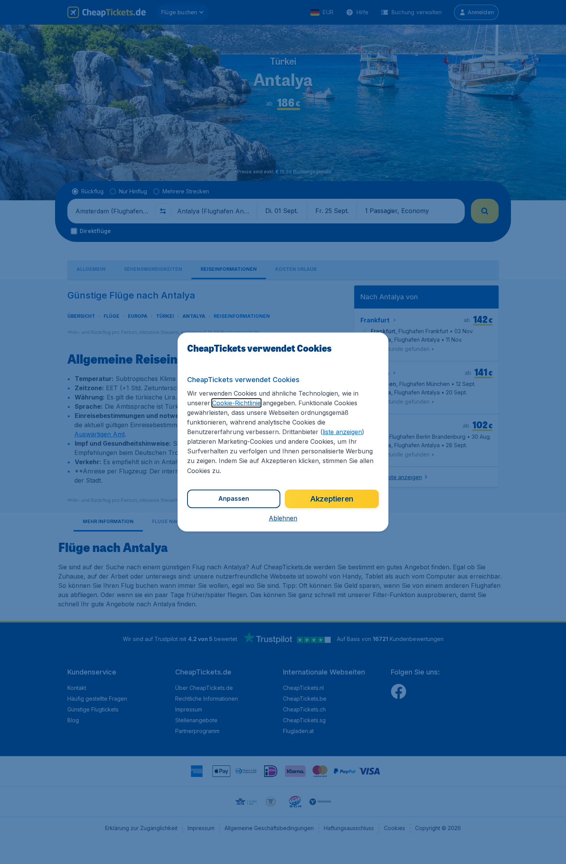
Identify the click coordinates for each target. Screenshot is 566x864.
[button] (283, 518)
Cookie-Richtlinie (236, 403)
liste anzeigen (342, 432)
